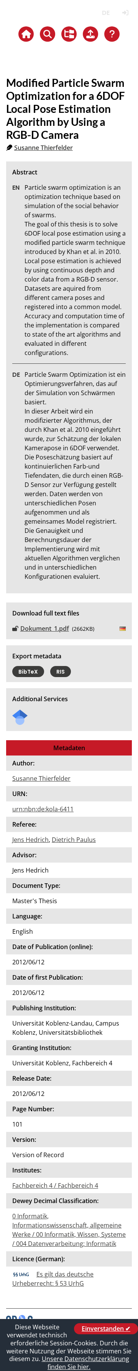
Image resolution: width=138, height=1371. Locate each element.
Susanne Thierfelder (43, 147)
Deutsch (105, 13)
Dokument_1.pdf (44, 628)
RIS (60, 672)
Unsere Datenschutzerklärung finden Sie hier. (85, 1363)
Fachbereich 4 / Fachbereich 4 (55, 1185)
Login (125, 13)
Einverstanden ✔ (106, 1328)
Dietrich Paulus (74, 839)
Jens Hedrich (30, 839)
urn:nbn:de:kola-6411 (43, 809)
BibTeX (28, 672)
